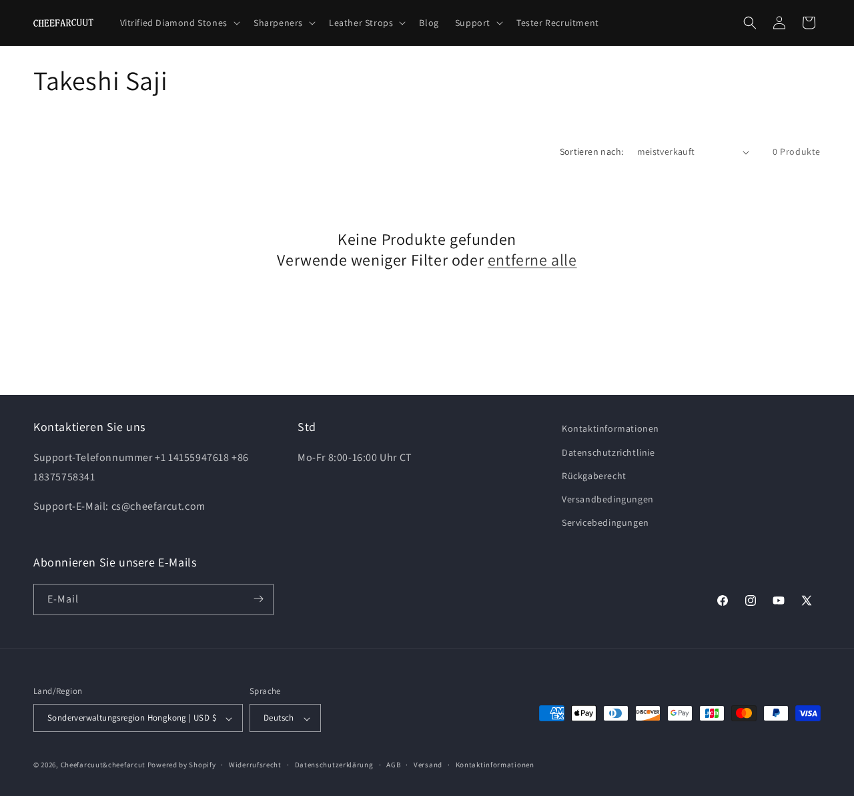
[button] (179, 23)
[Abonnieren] (258, 599)
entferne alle (532, 260)
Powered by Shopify (181, 765)
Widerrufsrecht (255, 764)
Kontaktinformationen (610, 428)
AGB (393, 764)
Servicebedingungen (605, 522)
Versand (428, 764)
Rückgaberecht (594, 475)
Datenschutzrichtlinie (608, 452)
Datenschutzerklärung (334, 764)
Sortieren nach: (592, 151)
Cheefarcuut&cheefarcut (103, 765)
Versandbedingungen (608, 498)
